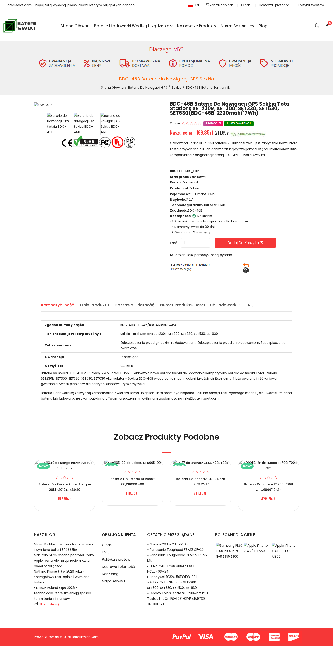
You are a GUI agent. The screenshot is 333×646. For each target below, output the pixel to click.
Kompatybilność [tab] (57, 305)
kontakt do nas (221, 5)
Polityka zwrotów (311, 5)
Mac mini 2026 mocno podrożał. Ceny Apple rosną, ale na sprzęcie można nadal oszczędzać (64, 560)
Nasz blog (110, 573)
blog (263, 26)
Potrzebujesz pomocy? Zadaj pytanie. (203, 255)
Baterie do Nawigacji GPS (147, 87)
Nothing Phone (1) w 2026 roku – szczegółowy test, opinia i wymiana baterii (61, 577)
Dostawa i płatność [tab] (134, 305)
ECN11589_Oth (188, 171)
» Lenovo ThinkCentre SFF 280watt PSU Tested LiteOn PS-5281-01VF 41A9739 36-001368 (177, 598)
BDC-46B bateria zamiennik (208, 87)
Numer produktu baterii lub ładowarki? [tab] (200, 305)
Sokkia (176, 87)
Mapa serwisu (113, 581)
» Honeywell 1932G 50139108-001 (172, 577)
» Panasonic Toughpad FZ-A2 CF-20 (175, 549)
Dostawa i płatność (274, 5)
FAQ (105, 552)
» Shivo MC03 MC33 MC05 (167, 544)
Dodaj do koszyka (243, 242)
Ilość (173, 243)
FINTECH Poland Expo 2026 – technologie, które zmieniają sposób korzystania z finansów (62, 593)
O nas (246, 5)
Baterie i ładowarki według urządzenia (131, 26)
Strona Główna (75, 26)
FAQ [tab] (249, 305)
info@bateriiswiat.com (201, 398)
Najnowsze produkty (196, 26)
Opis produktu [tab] (94, 305)
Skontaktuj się (49, 604)
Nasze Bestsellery (237, 26)
